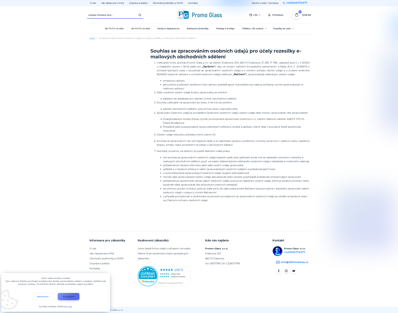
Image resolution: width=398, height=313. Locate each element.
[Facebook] (278, 270)
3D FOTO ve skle (114, 28)
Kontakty (193, 3)
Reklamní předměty (198, 28)
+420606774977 (296, 3)
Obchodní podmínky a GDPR (168, 3)
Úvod (92, 38)
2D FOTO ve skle (140, 28)
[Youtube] (293, 270)
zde (70, 306)
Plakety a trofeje (225, 28)
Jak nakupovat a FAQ (112, 3)
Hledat (140, 15)
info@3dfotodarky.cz (294, 262)
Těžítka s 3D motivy (252, 28)
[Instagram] (286, 270)
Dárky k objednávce (168, 28)
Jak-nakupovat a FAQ (102, 253)
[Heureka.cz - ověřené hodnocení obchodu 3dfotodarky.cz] (164, 276)
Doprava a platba (138, 3)
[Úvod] (199, 15)
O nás (93, 3)
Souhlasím (69, 296)
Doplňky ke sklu (282, 28)
